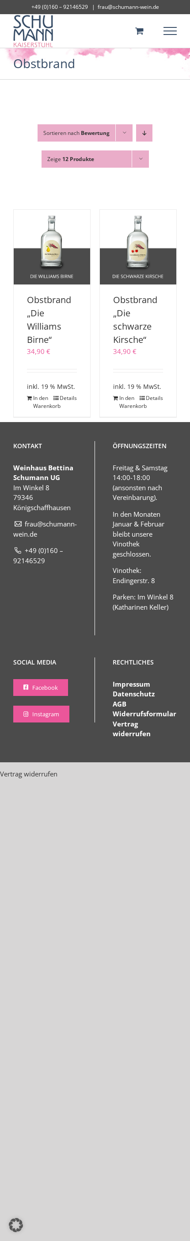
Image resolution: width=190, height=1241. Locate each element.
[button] (16, 1225)
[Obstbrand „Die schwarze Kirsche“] (138, 247)
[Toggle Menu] (170, 31)
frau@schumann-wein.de (128, 7)
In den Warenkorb (42, 402)
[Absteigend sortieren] (144, 133)
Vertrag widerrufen (28, 773)
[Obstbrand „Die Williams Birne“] (52, 247)
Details (68, 398)
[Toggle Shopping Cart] (139, 30)
